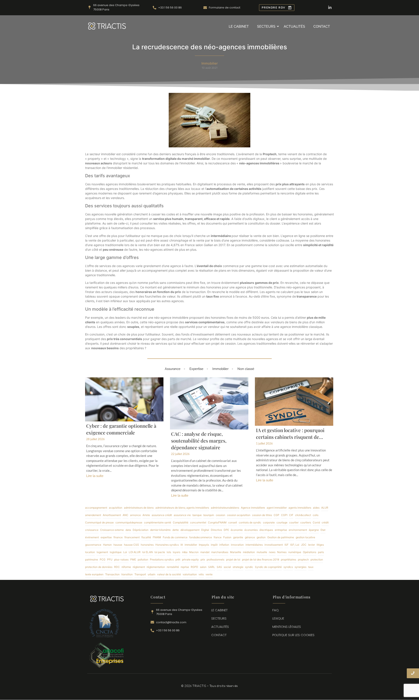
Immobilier (220, 369)
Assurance (172, 369)
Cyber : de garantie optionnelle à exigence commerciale (121, 429)
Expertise (196, 369)
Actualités (294, 26)
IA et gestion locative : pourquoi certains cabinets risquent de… (290, 433)
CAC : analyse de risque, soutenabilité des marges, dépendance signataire (199, 441)
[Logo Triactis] (107, 26)
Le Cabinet (239, 26)
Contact (321, 26)
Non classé (245, 369)
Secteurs (266, 26)
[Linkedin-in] (330, 7)
